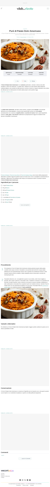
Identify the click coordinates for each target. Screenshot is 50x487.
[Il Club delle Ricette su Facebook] (20, 480)
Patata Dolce (9, 185)
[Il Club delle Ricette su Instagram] (22, 480)
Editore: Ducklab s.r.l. (21, 483)
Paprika (8, 199)
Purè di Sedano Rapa (26, 175)
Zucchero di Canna (15, 197)
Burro (7, 187)
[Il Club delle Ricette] (25, 8)
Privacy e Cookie (25, 485)
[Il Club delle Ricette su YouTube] (30, 480)
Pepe (7, 195)
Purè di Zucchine (14, 175)
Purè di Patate (5, 175)
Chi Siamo (2, 473)
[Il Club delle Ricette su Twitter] (25, 480)
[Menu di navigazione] (1, 8)
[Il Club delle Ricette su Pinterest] (27, 480)
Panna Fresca (10, 190)
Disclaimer (32, 485)
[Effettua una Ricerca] (48, 8)
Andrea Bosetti (23, 37)
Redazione (3, 474)
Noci (7, 202)
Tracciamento (18, 485)
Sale (7, 192)
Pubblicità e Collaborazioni (5, 476)
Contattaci (2, 477)
